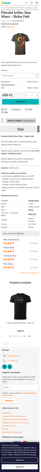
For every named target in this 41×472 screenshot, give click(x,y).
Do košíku (20, 102)
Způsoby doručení (8, 426)
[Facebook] (4, 366)
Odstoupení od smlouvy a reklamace (16, 423)
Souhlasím (20, 467)
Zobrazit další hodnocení (30, 273)
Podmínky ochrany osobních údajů (15, 419)
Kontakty (5, 429)
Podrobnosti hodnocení (10, 24)
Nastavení (20, 460)
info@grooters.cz (13, 356)
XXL (29, 336)
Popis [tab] (20, 129)
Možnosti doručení (8, 85)
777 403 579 (12, 360)
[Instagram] (9, 366)
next (38, 303)
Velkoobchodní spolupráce (12, 432)
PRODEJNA (6, 413)
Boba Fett (32, 214)
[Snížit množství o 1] (26, 95)
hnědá (30, 210)
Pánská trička (33, 201)
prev (2, 303)
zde (34, 455)
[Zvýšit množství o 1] (37, 95)
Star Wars (11, 27)
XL (24, 336)
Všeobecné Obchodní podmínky (14, 416)
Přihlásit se (9, 401)
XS (10, 336)
